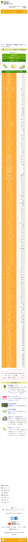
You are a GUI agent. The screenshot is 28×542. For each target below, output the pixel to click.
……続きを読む (20, 392)
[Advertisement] (14, 29)
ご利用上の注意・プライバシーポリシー (15, 510)
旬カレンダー (7, 488)
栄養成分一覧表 (18, 45)
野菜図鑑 (5, 485)
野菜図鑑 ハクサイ (14, 385)
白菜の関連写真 (12, 404)
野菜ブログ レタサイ (14, 427)
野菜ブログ (6, 502)
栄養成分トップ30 (14, 58)
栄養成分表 (9, 45)
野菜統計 (5, 493)
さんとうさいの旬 (13, 396)
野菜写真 (5, 495)
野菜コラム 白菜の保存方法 (16, 417)
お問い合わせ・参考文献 (15, 513)
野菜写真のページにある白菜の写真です (17, 405)
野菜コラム (6, 497)
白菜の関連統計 (12, 409)
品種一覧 (5, 500)
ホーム (3, 45)
